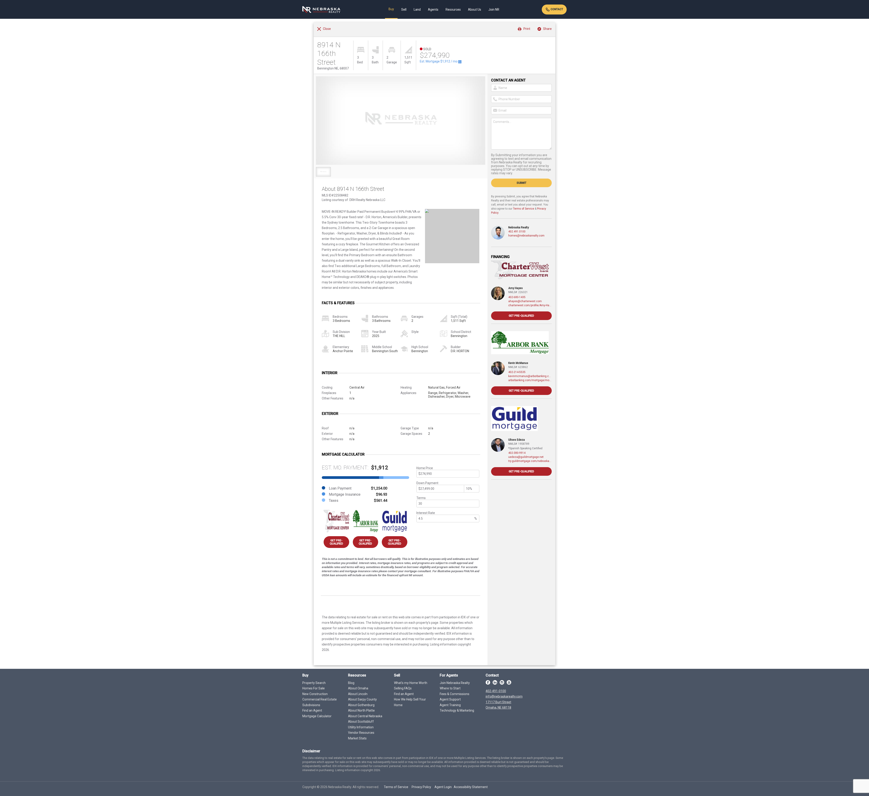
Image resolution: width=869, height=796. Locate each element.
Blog (351, 683)
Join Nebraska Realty (455, 683)
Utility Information (361, 727)
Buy (391, 9)
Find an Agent (312, 710)
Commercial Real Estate (319, 699)
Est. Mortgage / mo (439, 61)
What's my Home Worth (410, 683)
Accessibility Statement (471, 787)
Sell (403, 9)
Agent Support (450, 699)
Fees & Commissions (454, 694)
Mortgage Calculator (317, 716)
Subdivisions (311, 705)
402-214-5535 (516, 372)
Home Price (424, 468)
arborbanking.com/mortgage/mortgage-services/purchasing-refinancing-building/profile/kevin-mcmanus (530, 380)
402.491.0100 (516, 231)
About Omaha (358, 688)
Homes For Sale (313, 688)
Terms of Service (523, 208)
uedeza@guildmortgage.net (526, 457)
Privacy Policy (421, 787)
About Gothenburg (361, 705)
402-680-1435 (516, 297)
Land (417, 9)
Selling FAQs (403, 688)
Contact (556, 9)
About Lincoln (358, 694)
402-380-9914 (516, 452)
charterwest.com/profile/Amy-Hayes (530, 305)
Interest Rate (425, 513)
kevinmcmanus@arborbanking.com (530, 376)
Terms (421, 498)
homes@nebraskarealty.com (526, 235)
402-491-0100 (496, 691)
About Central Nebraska (365, 716)
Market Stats (357, 738)
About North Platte (361, 710)
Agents (433, 9)
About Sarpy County (362, 699)
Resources (453, 9)
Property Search (314, 683)
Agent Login (443, 787)
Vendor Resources (361, 732)
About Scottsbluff (361, 721)
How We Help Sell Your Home (410, 702)
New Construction (315, 694)
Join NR (493, 9)
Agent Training (450, 705)
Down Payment (427, 483)
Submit (521, 182)
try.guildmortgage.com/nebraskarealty (530, 461)
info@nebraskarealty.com (504, 696)
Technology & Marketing (457, 710)
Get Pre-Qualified (336, 542)
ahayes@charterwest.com (525, 301)
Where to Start (450, 688)
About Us (474, 9)
